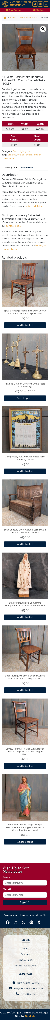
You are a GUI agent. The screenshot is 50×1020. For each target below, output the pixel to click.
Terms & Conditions (25, 965)
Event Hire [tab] (27, 167)
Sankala (30, 1016)
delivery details (33, 206)
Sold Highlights (28, 17)
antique (12, 154)
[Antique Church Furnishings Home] (5, 3)
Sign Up (25, 902)
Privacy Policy (25, 959)
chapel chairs (24, 154)
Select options (25, 398)
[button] (43, 29)
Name (8, 877)
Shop (13, 17)
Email (8, 889)
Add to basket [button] (25, 325)
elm (11, 158)
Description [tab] (10, 167)
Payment (26, 954)
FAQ (25, 948)
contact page (13, 225)
